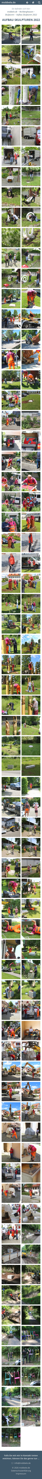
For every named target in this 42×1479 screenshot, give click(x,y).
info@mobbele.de (22, 1463)
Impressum (21, 1473)
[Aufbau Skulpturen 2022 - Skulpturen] (11, 34)
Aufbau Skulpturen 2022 (26, 14)
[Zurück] (27, 2)
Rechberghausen (26, 11)
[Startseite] (33, 2)
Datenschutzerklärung (21, 1470)
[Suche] (39, 2)
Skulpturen (9, 14)
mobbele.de (9, 2)
